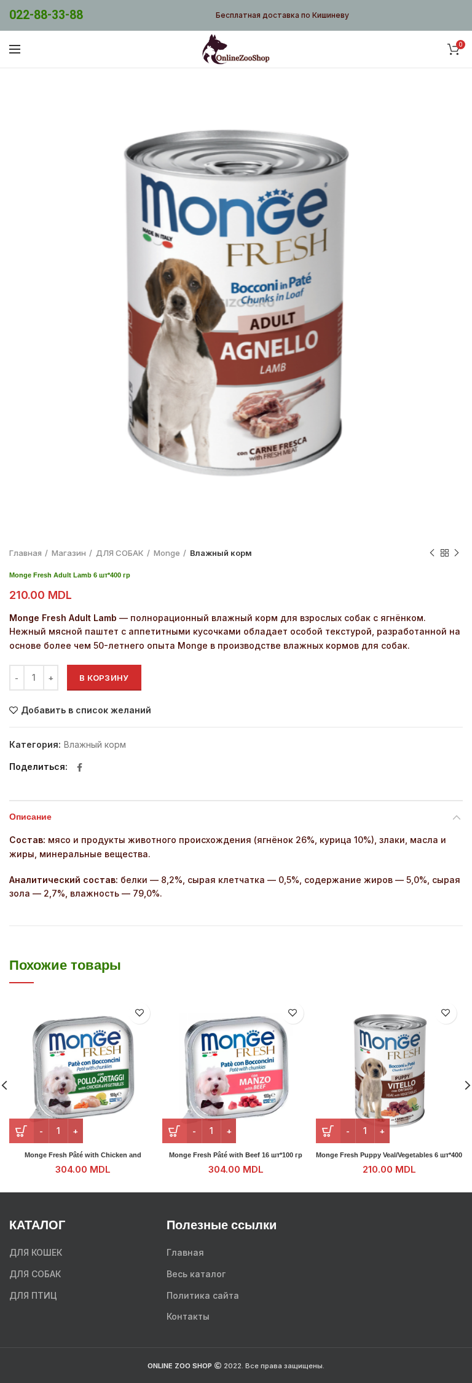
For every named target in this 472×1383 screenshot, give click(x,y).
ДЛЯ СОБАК (120, 553)
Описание (30, 817)
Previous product (432, 553)
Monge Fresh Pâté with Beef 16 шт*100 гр (235, 1155)
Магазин (69, 553)
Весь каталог (196, 1274)
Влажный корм (221, 553)
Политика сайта (203, 1295)
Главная (25, 553)
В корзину (104, 678)
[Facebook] (79, 767)
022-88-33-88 (46, 15)
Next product (456, 553)
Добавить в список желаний (86, 710)
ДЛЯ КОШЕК (35, 1252)
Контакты (188, 1316)
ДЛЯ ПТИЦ (33, 1295)
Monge (167, 553)
